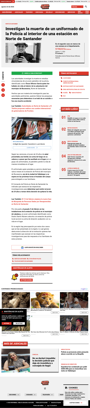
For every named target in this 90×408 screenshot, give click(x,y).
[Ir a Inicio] (45, 6)
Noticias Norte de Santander (73, 86)
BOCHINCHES (60, 12)
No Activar (19, 323)
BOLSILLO (49, 12)
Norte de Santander (20, 259)
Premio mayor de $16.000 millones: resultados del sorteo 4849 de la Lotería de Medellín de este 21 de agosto (77, 173)
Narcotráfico (76, 93)
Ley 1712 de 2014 (52, 405)
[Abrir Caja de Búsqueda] (86, 6)
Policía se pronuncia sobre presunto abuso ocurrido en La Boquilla (74, 353)
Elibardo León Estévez (64, 49)
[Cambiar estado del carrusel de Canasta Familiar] (13, 1)
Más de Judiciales (15, 343)
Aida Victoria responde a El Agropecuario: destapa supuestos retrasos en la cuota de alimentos (77, 159)
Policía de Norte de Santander (23, 261)
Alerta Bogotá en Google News (34, 247)
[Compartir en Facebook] (3, 85)
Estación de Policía (35, 259)
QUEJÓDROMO (7, 12)
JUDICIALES (19, 12)
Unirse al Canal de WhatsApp (33, 73)
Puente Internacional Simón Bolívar (71, 82)
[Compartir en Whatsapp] (3, 95)
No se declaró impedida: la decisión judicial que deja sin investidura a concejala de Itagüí (44, 362)
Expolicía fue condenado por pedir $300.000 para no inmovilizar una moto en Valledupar (74, 369)
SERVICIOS (71, 12)
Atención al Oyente (56, 402)
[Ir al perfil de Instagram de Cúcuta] (45, 388)
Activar (6, 323)
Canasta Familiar (6, 1)
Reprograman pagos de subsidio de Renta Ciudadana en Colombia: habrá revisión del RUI (77, 146)
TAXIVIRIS (29, 12)
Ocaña (65, 93)
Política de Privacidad (41, 402)
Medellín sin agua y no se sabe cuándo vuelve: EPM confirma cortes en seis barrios (77, 119)
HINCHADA (39, 12)
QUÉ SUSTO (80, 12)
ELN (64, 96)
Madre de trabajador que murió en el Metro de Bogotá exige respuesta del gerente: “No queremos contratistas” (77, 132)
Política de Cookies (75, 399)
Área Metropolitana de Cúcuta (74, 89)
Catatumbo (67, 78)
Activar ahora (26, 280)
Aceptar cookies (75, 403)
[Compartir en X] (3, 90)
